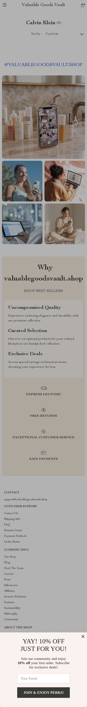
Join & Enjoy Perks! (43, 693)
